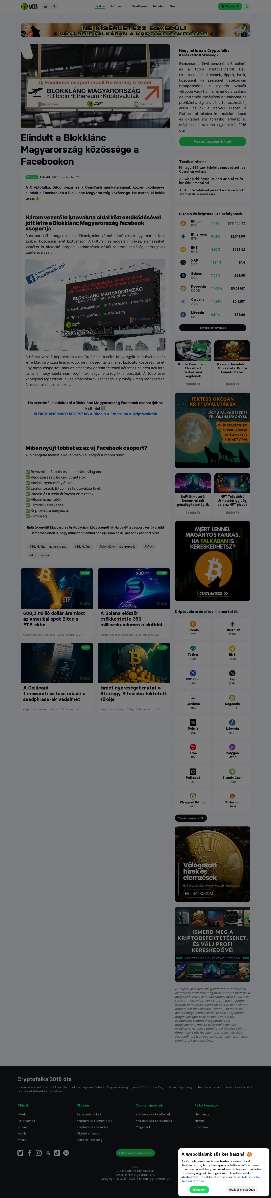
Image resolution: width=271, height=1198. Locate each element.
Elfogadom (199, 1189)
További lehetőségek (242, 1189)
